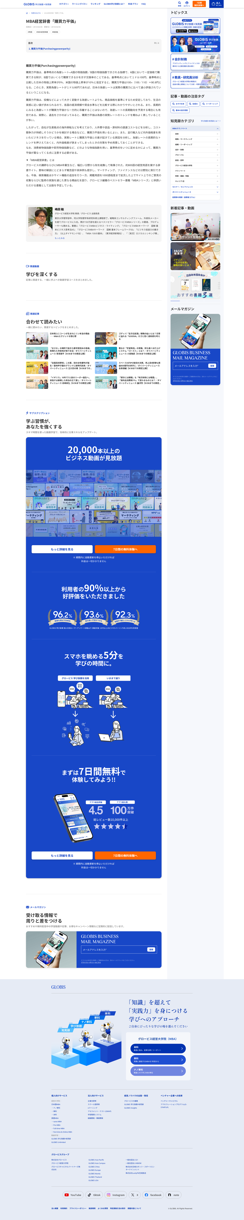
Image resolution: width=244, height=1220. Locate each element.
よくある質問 (103, 1208)
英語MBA (55, 1118)
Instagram (119, 1195)
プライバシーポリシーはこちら (91, 962)
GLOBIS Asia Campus (97, 1163)
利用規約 (63, 1208)
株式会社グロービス (59, 1160)
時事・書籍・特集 (182, 176)
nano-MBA (57, 1121)
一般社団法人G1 (132, 1160)
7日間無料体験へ (199, 4)
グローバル (179, 155)
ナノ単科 (143, 1071)
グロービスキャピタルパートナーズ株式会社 (65, 1168)
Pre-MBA (56, 1125)
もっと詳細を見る (62, 549)
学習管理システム (94, 1114)
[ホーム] (27, 13)
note (176, 1195)
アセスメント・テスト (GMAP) (99, 1111)
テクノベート (180, 170)
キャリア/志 (179, 181)
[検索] (179, 4)
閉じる (156, 43)
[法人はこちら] (216, 4)
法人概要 (54, 1208)
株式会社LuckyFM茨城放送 (136, 1173)
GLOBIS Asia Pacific (96, 1160)
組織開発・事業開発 (95, 1118)
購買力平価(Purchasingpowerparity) (50, 48)
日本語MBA (55, 1104)
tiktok (96, 1195)
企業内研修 (92, 1101)
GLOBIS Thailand (95, 1177)
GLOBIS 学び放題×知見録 (61, 1139)
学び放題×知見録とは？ (210, 121)
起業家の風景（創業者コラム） (184, 197)
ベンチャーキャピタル (169, 1101)
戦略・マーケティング (183, 139)
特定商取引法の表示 (117, 1208)
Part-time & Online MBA (62, 1132)
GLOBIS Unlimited (58, 1142)
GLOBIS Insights (130, 1108)
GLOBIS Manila (94, 1173)
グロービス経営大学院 (183, 165)
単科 (146, 1060)
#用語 (30, 32)
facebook (155, 1195)
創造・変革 (179, 160)
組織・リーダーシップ (183, 144)
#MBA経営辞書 (42, 32)
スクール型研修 (94, 1104)
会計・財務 (179, 150)
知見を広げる (36, 13)
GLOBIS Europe (95, 1170)
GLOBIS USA (93, 1180)
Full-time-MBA (59, 1128)
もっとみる (60, 238)
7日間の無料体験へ (125, 549)
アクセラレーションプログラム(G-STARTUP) (174, 1105)
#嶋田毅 (55, 32)
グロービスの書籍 (131, 1101)
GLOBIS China (94, 1167)
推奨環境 (92, 1208)
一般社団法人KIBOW (133, 1163)
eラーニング (92, 1108)
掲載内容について (134, 1208)
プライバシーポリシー (77, 1208)
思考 (177, 134)
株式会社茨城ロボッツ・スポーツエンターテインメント (140, 1168)
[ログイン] (187, 4)
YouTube (76, 1195)
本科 (147, 1048)
